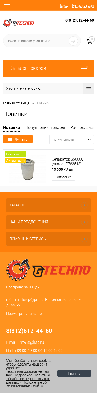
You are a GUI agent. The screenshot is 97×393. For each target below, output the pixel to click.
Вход (64, 5)
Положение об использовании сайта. (26, 384)
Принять (74, 373)
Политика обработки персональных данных (28, 378)
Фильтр (21, 139)
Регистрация (83, 5)
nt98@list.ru (32, 342)
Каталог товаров (27, 68)
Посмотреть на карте (24, 314)
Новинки (11, 127)
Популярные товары (45, 127)
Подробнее (63, 177)
